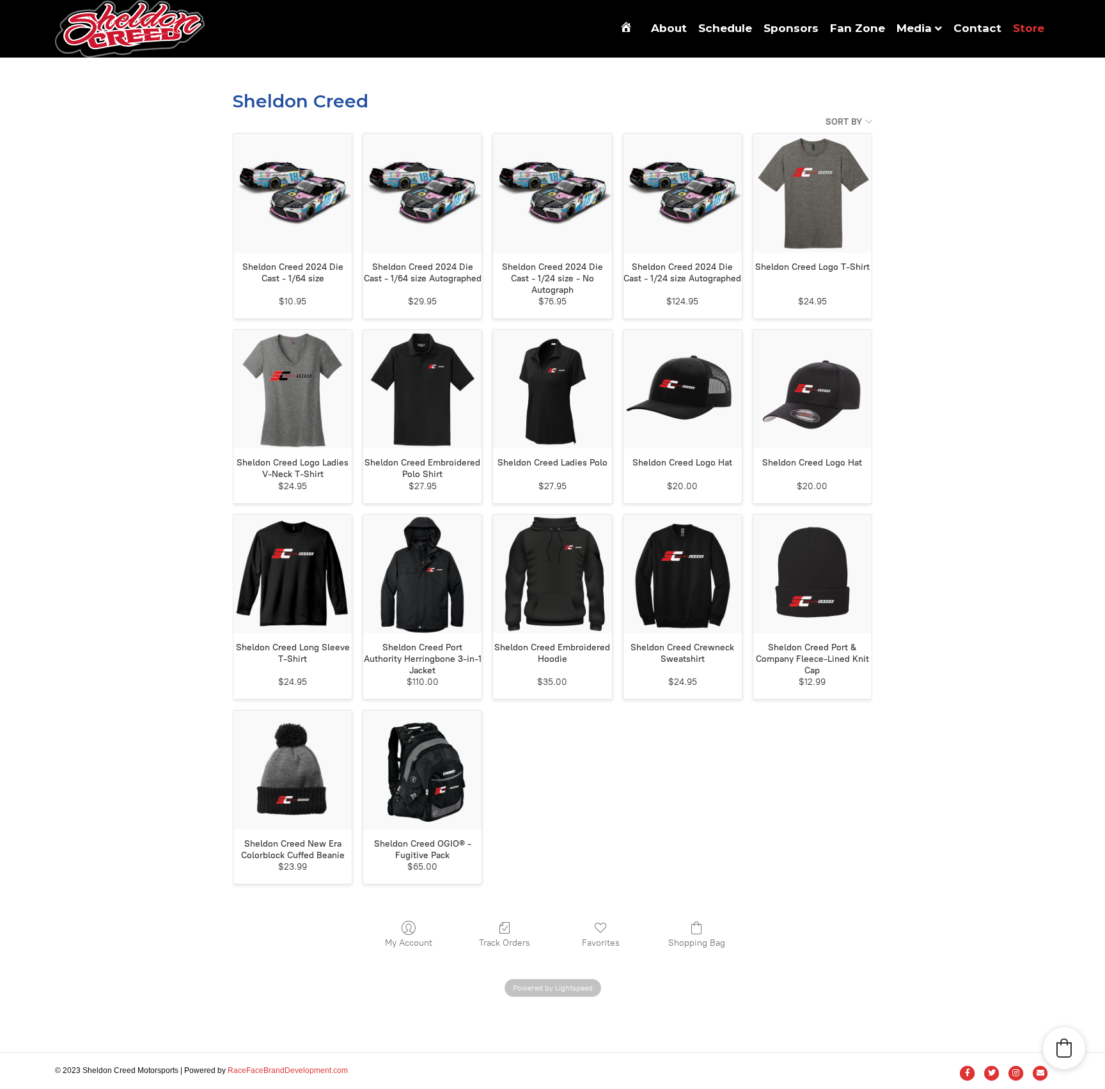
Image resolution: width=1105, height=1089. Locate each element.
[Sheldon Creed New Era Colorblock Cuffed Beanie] (292, 769)
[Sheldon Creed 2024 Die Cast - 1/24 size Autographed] (682, 193)
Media (914, 28)
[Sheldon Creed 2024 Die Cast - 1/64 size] (292, 193)
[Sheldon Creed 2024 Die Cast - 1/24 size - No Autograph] (552, 193)
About (669, 28)
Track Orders (504, 942)
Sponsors (791, 28)
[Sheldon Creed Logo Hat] (682, 389)
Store (1028, 28)
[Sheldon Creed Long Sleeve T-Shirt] (292, 574)
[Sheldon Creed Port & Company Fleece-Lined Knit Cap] (812, 574)
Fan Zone (857, 28)
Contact (977, 28)
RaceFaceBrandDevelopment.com (288, 1070)
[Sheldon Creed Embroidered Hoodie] (552, 574)
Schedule (725, 28)
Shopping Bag (696, 942)
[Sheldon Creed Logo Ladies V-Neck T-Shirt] (292, 389)
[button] (1064, 1048)
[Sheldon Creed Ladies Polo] (552, 389)
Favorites (601, 942)
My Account (408, 942)
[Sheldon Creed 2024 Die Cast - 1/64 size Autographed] (422, 193)
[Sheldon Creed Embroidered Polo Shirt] (422, 389)
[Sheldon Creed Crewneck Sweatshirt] (682, 574)
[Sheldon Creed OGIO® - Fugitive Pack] (422, 769)
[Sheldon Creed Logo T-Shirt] (812, 193)
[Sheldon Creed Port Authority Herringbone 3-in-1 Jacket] (422, 574)
